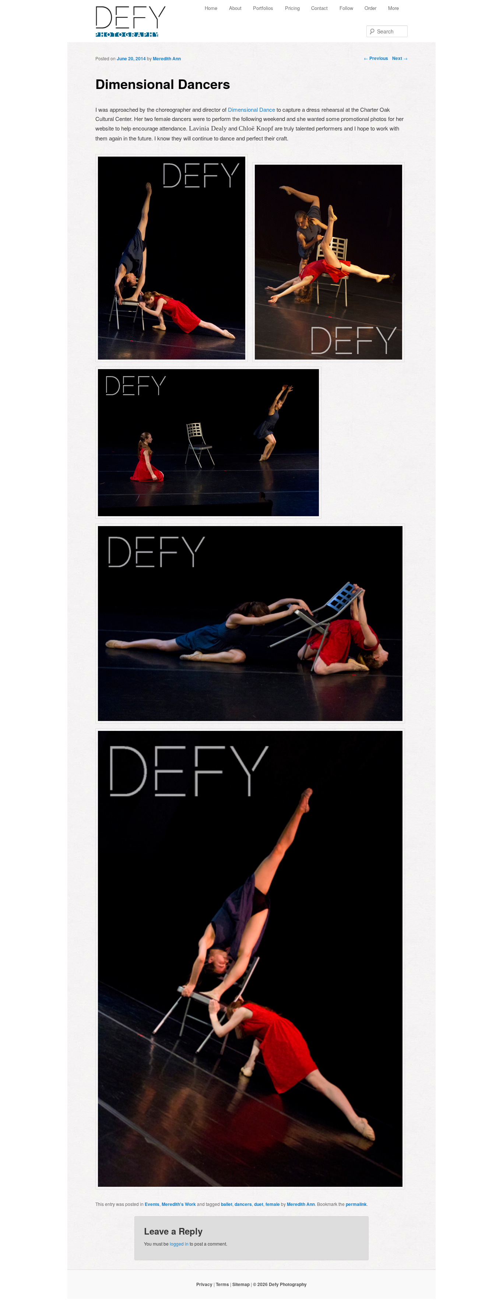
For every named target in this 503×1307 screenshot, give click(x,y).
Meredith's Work (179, 1204)
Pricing (292, 7)
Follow (346, 7)
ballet (226, 1204)
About (235, 7)
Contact (319, 7)
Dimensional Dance (251, 109)
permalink (356, 1204)
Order (370, 7)
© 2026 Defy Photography (280, 1284)
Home (211, 7)
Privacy (204, 1284)
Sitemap (241, 1284)
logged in (179, 1243)
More (393, 7)
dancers (243, 1204)
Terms (222, 1284)
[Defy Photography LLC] (136, 17)
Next (400, 58)
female (272, 1204)
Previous (376, 58)
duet (258, 1204)
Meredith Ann (167, 58)
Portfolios (263, 7)
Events (152, 1204)
